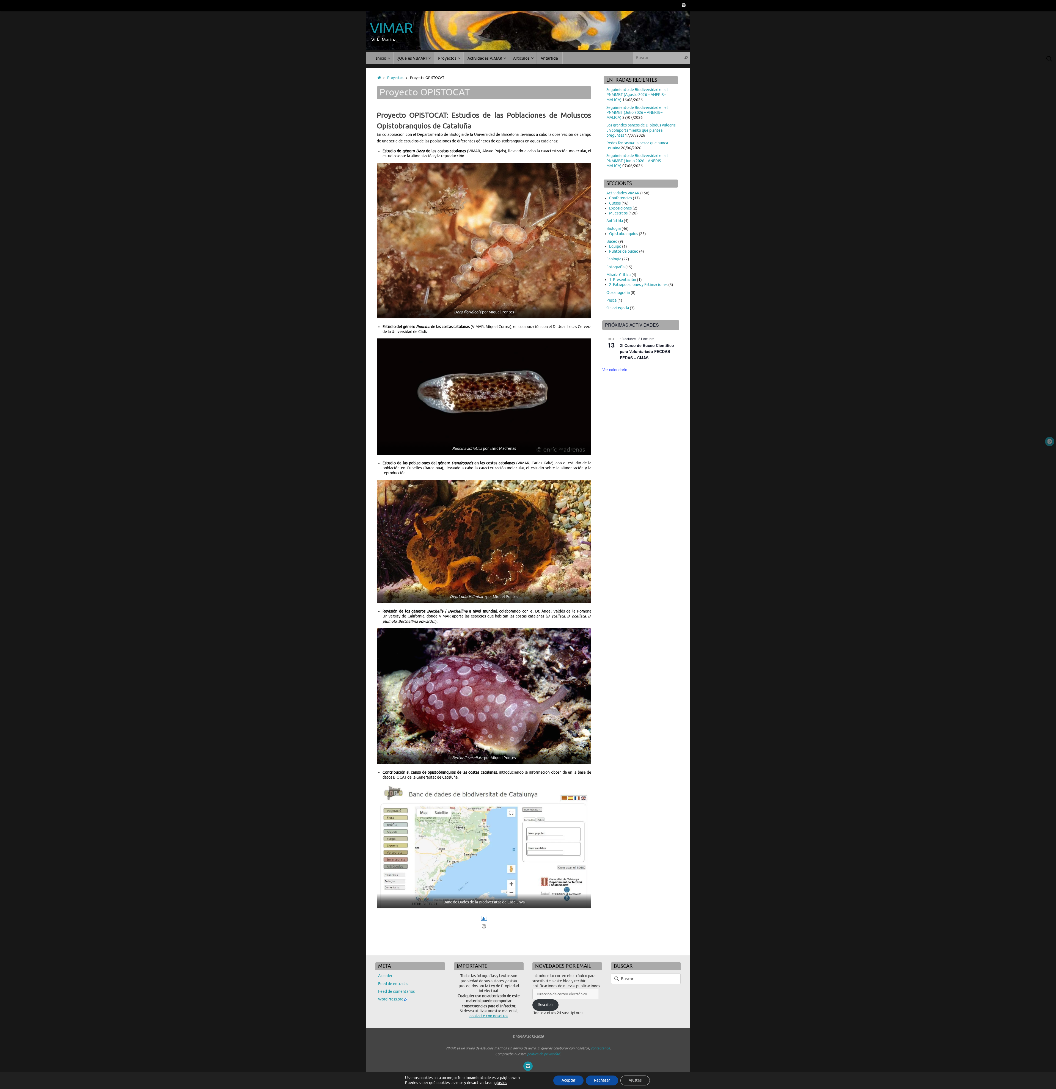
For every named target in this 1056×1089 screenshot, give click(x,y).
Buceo (611, 241)
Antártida (614, 221)
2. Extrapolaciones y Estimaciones (638, 284)
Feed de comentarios (396, 991)
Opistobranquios (623, 233)
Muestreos (618, 213)
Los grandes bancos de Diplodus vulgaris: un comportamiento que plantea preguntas (641, 130)
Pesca (611, 300)
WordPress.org (390, 999)
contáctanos (600, 1048)
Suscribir (545, 1004)
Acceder (385, 976)
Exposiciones (620, 208)
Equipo (615, 246)
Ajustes (635, 1080)
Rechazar (602, 1080)
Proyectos (395, 78)
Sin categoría (617, 308)
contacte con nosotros (488, 1016)
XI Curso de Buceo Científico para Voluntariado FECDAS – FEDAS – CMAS (647, 351)
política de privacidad (543, 1054)
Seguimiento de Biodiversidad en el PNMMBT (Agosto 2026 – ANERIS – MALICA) (637, 94)
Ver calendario (614, 369)
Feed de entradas (393, 984)
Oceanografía (618, 292)
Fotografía (615, 267)
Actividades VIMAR (622, 193)
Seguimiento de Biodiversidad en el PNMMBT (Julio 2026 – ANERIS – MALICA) (637, 112)
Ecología (613, 259)
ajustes (501, 1082)
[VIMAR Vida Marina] (684, 5)
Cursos (615, 203)
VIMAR (391, 28)
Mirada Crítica (618, 274)
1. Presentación (622, 279)
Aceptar (568, 1080)
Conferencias (620, 198)
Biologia (613, 228)
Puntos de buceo (623, 251)
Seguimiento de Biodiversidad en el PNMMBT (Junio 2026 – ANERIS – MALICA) (637, 160)
